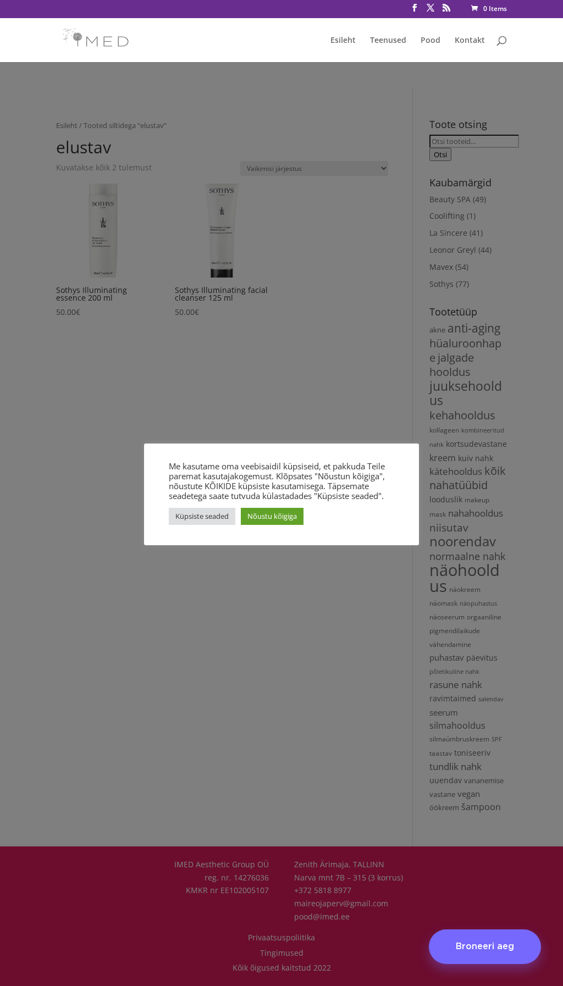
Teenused (388, 40)
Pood (430, 40)
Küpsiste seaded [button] (202, 516)
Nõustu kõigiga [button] (272, 516)
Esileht (343, 40)
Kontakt (470, 40)
